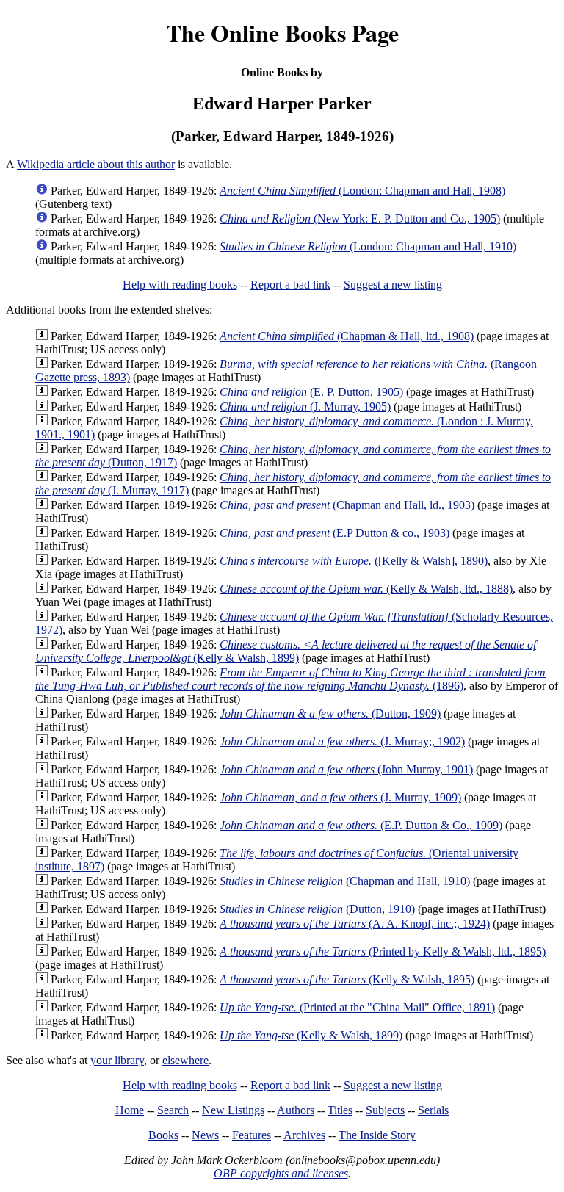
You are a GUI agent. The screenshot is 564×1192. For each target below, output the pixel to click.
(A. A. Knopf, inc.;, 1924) (355, 923)
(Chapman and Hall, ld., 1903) (347, 505)
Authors (295, 1110)
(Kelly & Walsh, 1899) (285, 651)
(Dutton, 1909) (330, 713)
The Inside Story (377, 1135)
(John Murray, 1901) (346, 769)
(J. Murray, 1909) (340, 797)
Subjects (385, 1110)
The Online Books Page (282, 32)
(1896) (290, 679)
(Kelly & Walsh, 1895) (347, 979)
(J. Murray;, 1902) (342, 741)
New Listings (233, 1110)
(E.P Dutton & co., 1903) (334, 533)
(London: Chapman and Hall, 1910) (368, 246)
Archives (304, 1135)
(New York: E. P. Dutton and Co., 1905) (360, 218)
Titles (340, 1110)
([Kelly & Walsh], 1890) (354, 561)
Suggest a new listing (393, 284)
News (205, 1135)
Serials (433, 1110)
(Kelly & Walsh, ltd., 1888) (366, 588)
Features (251, 1135)
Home (129, 1110)
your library (117, 1060)
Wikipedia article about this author (96, 164)
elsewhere (185, 1060)
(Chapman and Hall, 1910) (345, 881)
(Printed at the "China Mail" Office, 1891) (357, 1007)
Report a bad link (290, 284)
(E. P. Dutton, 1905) (311, 392)
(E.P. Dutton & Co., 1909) (361, 825)
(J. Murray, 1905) (305, 406)
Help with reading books (180, 284)
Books (163, 1135)
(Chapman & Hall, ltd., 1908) (347, 336)
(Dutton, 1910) (317, 909)
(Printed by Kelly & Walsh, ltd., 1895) (383, 951)
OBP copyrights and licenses (281, 1173)
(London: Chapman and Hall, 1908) (362, 190)
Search (173, 1110)
